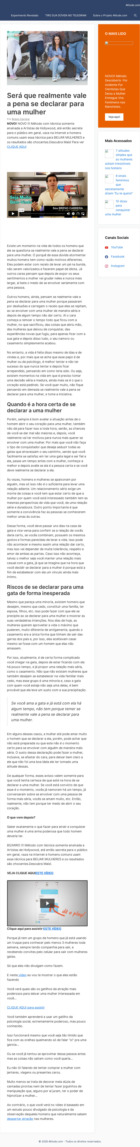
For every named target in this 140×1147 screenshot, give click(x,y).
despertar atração (20, 1119)
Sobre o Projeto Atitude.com (110, 15)
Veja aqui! (114, 116)
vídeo (22, 975)
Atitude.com (133, 5)
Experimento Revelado (24, 15)
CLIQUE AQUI (16, 147)
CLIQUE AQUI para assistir (26, 1007)
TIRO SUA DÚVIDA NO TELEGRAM (65, 15)
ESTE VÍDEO (44, 873)
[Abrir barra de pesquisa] (135, 15)
